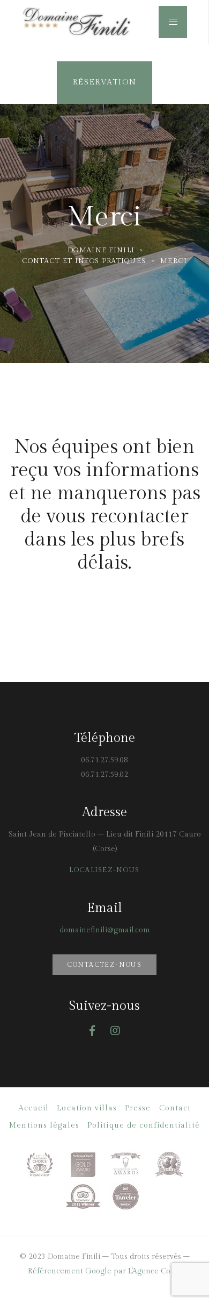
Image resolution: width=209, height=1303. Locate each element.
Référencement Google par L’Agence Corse (104, 1271)
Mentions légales (44, 1125)
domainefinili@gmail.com (104, 930)
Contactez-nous (104, 964)
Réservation (105, 82)
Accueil (33, 1108)
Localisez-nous (104, 870)
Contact (175, 1108)
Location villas (87, 1108)
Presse (138, 1108)
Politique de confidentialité (143, 1125)
